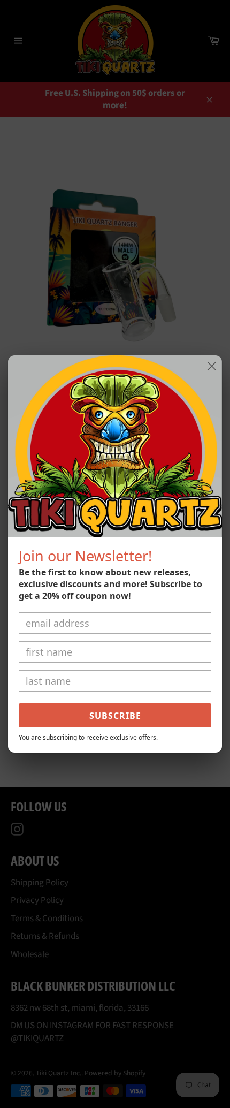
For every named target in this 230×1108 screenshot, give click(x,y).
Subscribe (115, 716)
